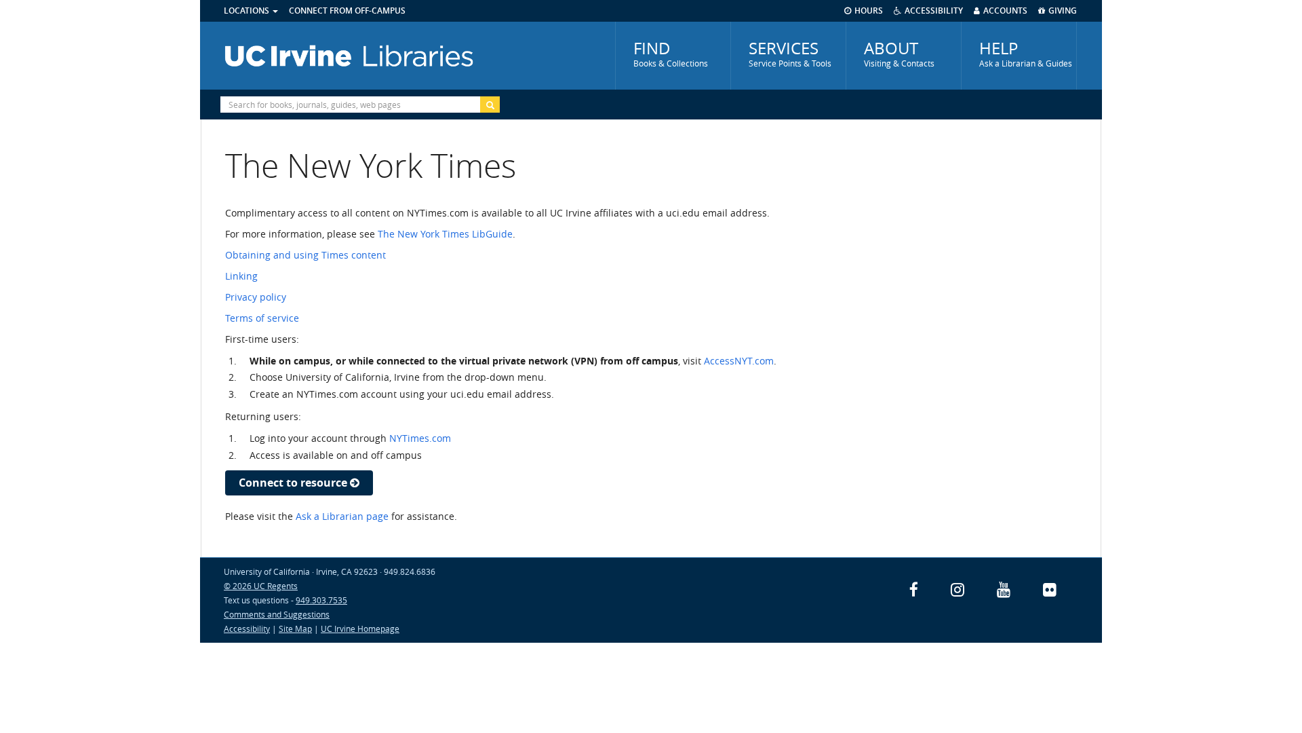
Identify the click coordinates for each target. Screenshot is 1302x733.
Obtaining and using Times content (305, 254)
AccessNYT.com (739, 360)
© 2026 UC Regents (261, 585)
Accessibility (247, 628)
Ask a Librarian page (342, 516)
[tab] (673, 56)
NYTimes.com (420, 438)
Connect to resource (294, 482)
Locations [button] (247, 10)
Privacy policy (255, 296)
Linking (241, 275)
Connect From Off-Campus (347, 10)
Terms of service (262, 318)
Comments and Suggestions (277, 614)
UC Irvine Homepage (360, 628)
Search (490, 104)
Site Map (295, 628)
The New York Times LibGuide (445, 233)
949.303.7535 (321, 600)
